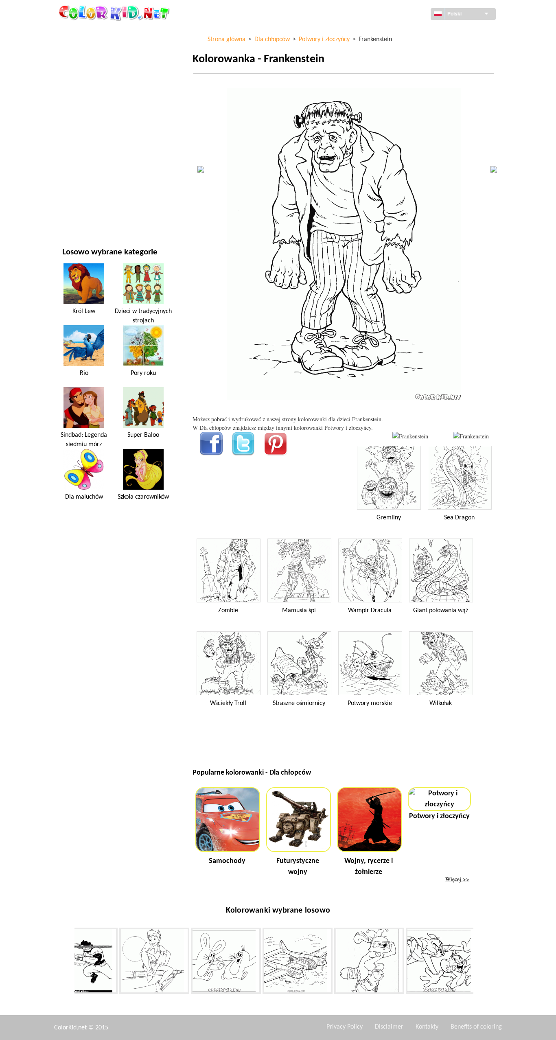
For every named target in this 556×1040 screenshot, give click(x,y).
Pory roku (76, 132)
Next (479, 963)
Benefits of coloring (476, 1027)
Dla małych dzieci (85, 166)
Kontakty (427, 1027)
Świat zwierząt (82, 82)
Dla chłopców (81, 149)
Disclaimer (389, 1027)
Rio (84, 373)
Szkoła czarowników (143, 497)
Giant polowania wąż (440, 610)
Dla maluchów (84, 497)
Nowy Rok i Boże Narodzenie (100, 183)
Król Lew (83, 311)
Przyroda (75, 216)
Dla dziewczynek (84, 116)
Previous (68, 963)
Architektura (80, 66)
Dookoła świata (83, 49)
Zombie (228, 610)
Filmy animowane (85, 99)
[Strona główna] (115, 12)
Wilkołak (440, 703)
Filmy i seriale (81, 199)
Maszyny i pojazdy (86, 32)
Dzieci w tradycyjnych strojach (143, 316)
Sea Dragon (459, 518)
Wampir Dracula (370, 610)
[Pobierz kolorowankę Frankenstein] (471, 436)
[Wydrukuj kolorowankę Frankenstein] (410, 436)
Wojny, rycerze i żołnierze (368, 866)
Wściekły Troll (228, 703)
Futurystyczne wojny (297, 866)
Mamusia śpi (299, 610)
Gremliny (389, 518)
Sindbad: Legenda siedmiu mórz (84, 439)
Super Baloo (143, 435)
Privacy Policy (344, 1027)
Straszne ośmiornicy (299, 703)
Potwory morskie (370, 703)
